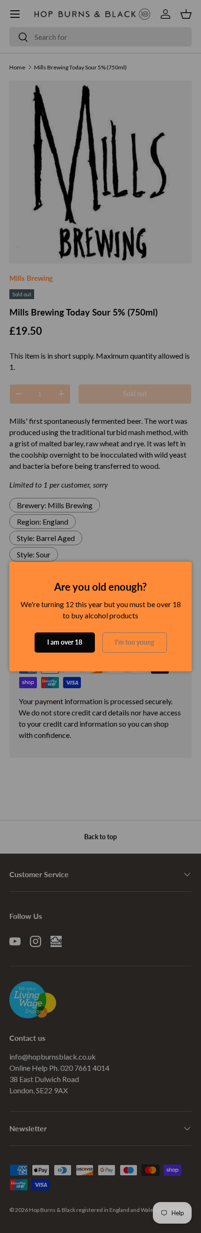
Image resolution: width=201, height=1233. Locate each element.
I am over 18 (64, 642)
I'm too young (134, 642)
